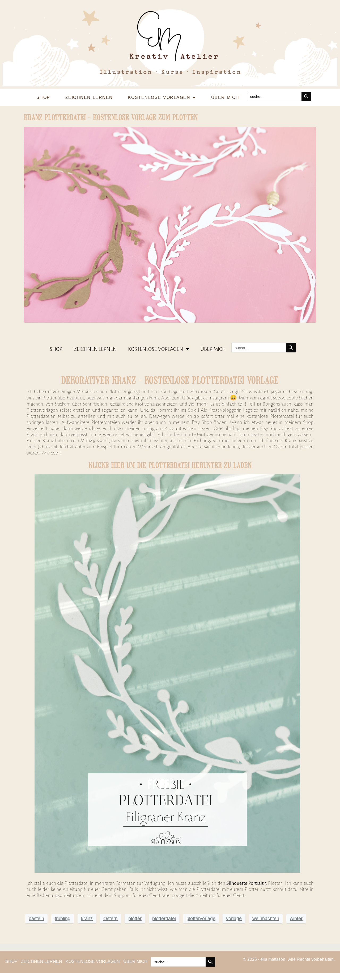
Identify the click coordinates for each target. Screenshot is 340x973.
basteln (36, 918)
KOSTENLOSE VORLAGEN (159, 97)
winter (296, 918)
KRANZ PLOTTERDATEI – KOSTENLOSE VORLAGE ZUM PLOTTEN (111, 117)
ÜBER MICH (225, 97)
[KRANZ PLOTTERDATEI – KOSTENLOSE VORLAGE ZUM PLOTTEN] (170, 224)
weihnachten (265, 918)
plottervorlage (200, 918)
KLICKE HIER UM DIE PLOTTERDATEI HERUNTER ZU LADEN (170, 465)
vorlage (234, 918)
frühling (62, 918)
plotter (135, 918)
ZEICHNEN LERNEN (89, 97)
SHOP (43, 97)
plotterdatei (164, 918)
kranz (87, 918)
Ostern (110, 918)
